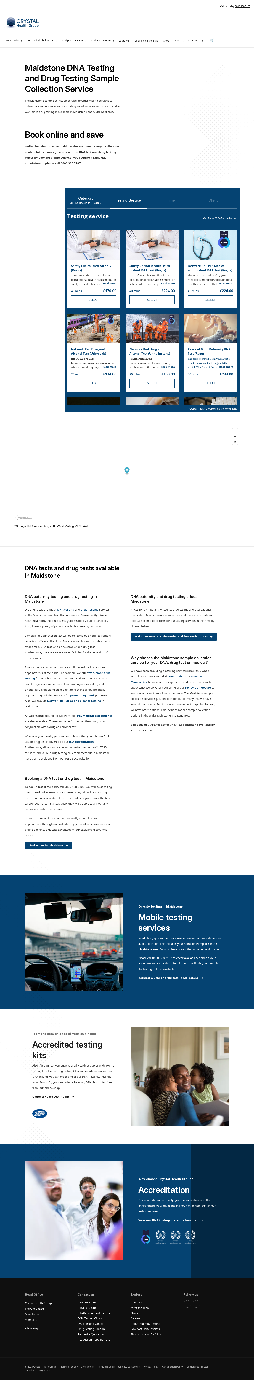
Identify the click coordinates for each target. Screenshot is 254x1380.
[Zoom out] (235, 436)
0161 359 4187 (88, 1308)
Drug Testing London (91, 1329)
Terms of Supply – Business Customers (118, 1366)
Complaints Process (197, 1366)
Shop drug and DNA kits (146, 1334)
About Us (137, 1302)
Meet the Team (140, 1308)
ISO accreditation (81, 742)
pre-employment (82, 695)
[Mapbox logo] (23, 517)
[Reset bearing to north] (235, 442)
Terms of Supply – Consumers (77, 1366)
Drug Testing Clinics (90, 1323)
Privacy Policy (150, 1366)
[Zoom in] (235, 431)
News (134, 1313)
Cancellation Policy (172, 1366)
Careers (135, 1318)
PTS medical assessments (94, 715)
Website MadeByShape (37, 1370)
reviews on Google (198, 687)
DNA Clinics (176, 676)
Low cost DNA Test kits (145, 1329)
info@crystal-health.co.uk (94, 1313)
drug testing (90, 609)
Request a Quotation (91, 1334)
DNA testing (65, 609)
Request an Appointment (94, 1339)
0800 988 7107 (242, 6)
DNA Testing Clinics (90, 1318)
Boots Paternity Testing (145, 1323)
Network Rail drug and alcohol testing (74, 701)
